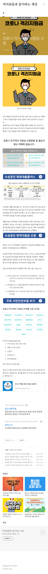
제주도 (24, 334)
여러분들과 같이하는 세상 (20, 4)
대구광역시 (29, 315)
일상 (6, 450)
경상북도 (19, 329)
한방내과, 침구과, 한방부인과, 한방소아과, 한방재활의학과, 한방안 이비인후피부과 (23, 412)
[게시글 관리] (14, 440)
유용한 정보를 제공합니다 (10, 534)
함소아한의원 (10, 408)
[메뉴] (43, 4)
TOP (43, 566)
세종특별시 (29, 320)
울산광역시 (8, 324)
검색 (38, 4)
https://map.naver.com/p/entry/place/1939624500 (21, 421)
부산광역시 (19, 315)
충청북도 (40, 324)
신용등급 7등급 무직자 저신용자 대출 (17, 454)
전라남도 (29, 329)
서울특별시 (8, 315)
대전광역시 (8, 320)
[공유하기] (11, 440)
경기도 (40, 320)
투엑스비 (9, 425)
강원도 (18, 324)
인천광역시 (40, 315)
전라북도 (40, 329)
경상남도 (8, 329)
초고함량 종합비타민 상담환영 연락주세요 (21, 428)
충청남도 (29, 324)
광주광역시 (19, 320)
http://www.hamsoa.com (14, 405)
